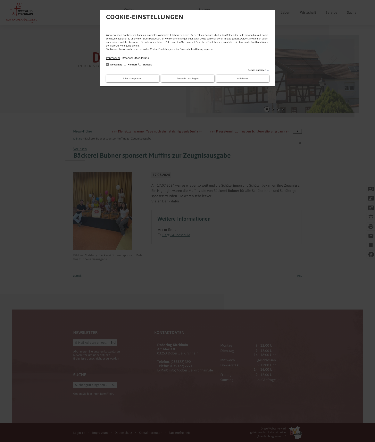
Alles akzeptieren (132, 78)
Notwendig (116, 64)
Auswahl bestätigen (187, 78)
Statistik (147, 64)
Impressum (113, 57)
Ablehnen (242, 78)
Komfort (132, 64)
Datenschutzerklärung (135, 57)
